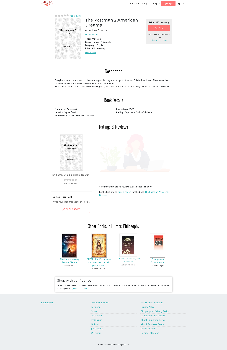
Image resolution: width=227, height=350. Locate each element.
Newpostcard (91, 34)
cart (182, 3)
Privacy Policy (147, 306)
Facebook (97, 328)
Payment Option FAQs (79, 288)
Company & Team (100, 302)
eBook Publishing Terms (153, 319)
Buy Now (159, 28)
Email (96, 324)
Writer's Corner (148, 328)
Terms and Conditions (152, 302)
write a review (124, 191)
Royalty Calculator (150, 332)
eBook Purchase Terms (152, 324)
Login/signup (168, 3)
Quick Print (96, 315)
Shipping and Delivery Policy (155, 311)
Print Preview (90, 52)
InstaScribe (96, 319)
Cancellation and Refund (153, 315)
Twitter (97, 332)
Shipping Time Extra (159, 40)
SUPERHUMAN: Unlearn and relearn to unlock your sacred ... (99, 262)
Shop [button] (145, 3)
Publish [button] (133, 3)
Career (94, 311)
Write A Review (72, 209)
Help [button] (155, 3)
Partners (95, 306)
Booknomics (47, 302)
